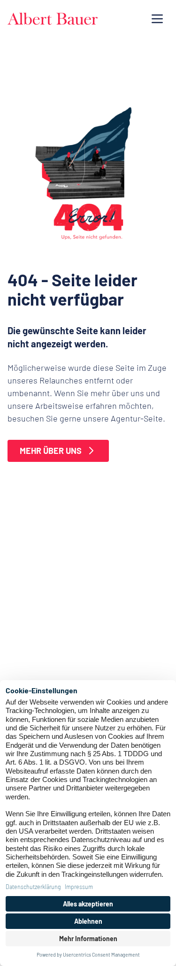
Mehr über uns (51, 450)
